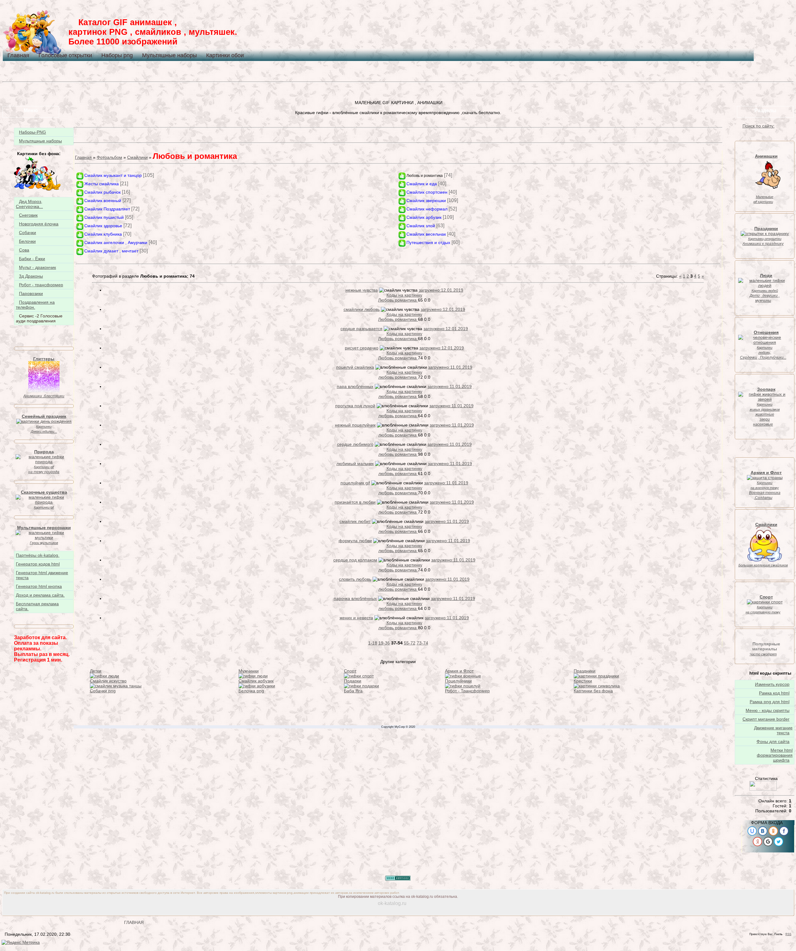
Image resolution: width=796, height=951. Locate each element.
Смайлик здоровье (103, 225)
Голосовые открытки (65, 55)
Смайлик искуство (108, 680)
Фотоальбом (109, 157)
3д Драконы (31, 276)
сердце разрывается (361, 328)
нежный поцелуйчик (355, 424)
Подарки (352, 680)
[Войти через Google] (768, 841)
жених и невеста (356, 617)
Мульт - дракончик (37, 267)
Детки (95, 670)
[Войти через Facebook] (784, 831)
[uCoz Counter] (763, 789)
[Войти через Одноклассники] (773, 831)
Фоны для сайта (773, 741)
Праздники (584, 670)
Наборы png (117, 55)
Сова (24, 249)
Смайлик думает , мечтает (111, 250)
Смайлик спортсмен (426, 192)
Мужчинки (248, 670)
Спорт (350, 670)
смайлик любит (355, 521)
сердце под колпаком (355, 559)
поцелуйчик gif (355, 482)
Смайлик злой (420, 225)
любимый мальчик (355, 463)
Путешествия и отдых (428, 242)
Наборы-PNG (32, 132)
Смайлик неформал (426, 208)
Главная (18, 55)
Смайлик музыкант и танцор (113, 175)
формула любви (355, 540)
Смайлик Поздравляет (107, 208)
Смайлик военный (102, 200)
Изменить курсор (772, 684)
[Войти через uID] (752, 831)
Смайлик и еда (421, 183)
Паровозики (31, 293)
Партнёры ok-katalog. (37, 555)
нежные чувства (361, 290)
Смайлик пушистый (104, 217)
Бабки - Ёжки (32, 258)
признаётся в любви (355, 502)
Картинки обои (225, 55)
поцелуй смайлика (355, 367)
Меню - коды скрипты (767, 710)
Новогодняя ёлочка (38, 223)
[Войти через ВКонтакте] (762, 831)
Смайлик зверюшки (426, 200)
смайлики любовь (362, 309)
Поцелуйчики (458, 680)
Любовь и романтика (424, 175)
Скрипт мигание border (766, 719)
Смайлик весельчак (426, 234)
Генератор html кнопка (39, 586)
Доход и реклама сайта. (40, 595)
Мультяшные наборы (169, 55)
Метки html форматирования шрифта (775, 755)
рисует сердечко (361, 347)
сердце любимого (355, 444)
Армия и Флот (459, 670)
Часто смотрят (763, 654)
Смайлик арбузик (424, 217)
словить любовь (355, 579)
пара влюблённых (355, 386)
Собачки (27, 232)
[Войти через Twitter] (778, 841)
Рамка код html (774, 692)
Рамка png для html (769, 701)
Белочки (27, 241)
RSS (788, 934)
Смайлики (137, 157)
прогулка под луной (355, 405)
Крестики (583, 680)
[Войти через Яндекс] (757, 841)
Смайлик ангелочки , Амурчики (115, 242)
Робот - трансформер (41, 284)
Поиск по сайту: (759, 125)
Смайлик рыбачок (102, 192)
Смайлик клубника (103, 234)
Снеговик (28, 215)
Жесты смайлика (101, 183)
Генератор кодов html (38, 563)
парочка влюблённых (355, 598)
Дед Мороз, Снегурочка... (29, 204)
